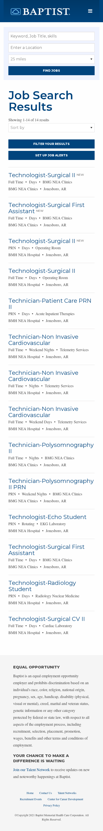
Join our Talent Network (31, 769)
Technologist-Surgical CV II (46, 618)
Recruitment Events (31, 799)
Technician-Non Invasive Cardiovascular (43, 339)
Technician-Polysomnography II (51, 448)
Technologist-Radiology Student (42, 586)
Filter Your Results (51, 144)
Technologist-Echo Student (47, 516)
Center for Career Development (65, 799)
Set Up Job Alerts (51, 155)
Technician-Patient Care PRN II (50, 303)
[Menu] (90, 11)
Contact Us (45, 793)
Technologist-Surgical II (41, 175)
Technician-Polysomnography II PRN (51, 484)
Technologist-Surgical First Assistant (46, 208)
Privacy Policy (51, 805)
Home (30, 793)
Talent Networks (67, 793)
